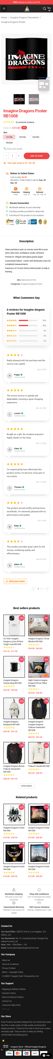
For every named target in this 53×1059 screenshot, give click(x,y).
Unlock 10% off (5, 1046)
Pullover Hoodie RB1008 (38, 766)
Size (5, 132)
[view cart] (49, 8)
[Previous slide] (5, 59)
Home (4, 17)
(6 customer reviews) (25, 122)
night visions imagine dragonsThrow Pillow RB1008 (37, 683)
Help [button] (48, 1055)
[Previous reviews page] (33, 588)
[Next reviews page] (47, 588)
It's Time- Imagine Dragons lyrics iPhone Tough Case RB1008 (13, 641)
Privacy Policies (9, 968)
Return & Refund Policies (12, 997)
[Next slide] (47, 59)
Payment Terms (9, 993)
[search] (44, 8)
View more (26, 786)
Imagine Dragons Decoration (24, 17)
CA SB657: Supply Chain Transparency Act (20, 976)
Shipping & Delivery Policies (14, 989)
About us (6, 960)
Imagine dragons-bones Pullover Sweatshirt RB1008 (13, 769)
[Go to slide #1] (19, 99)
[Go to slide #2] (34, 99)
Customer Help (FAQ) (11, 1005)
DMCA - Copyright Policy (12, 972)
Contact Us (7, 1001)
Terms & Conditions (10, 964)
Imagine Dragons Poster (13, 22)
